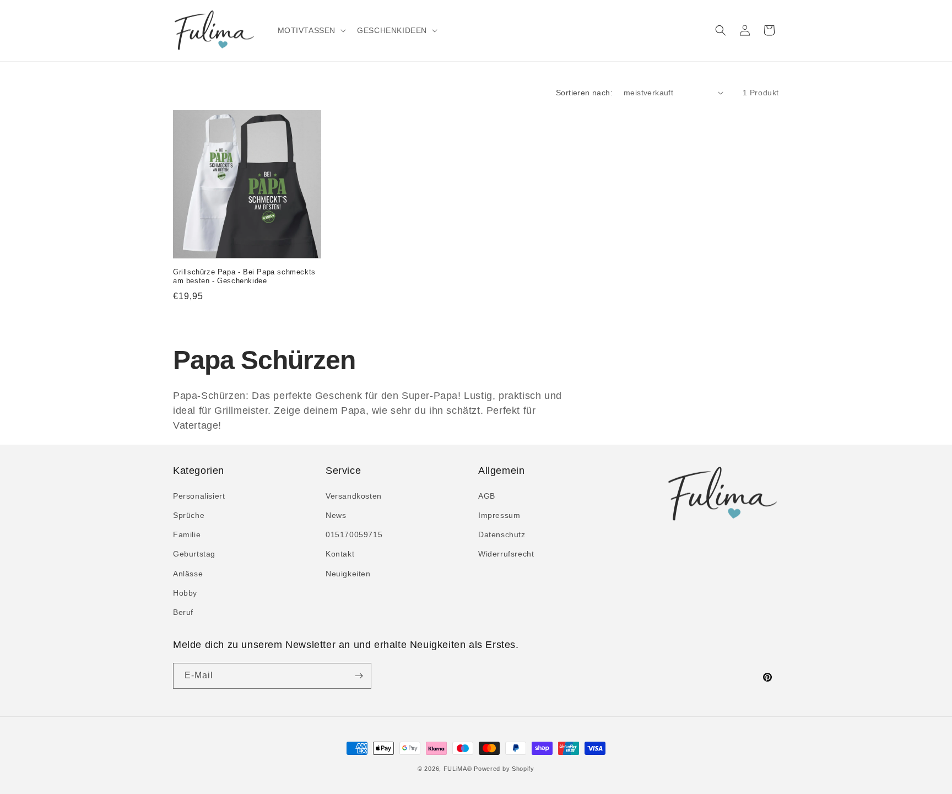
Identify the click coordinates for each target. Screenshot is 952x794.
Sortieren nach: (584, 92)
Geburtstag (194, 553)
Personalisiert (199, 495)
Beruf (183, 612)
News (336, 515)
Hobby (185, 592)
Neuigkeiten (348, 573)
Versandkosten (354, 495)
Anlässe (188, 573)
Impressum (499, 515)
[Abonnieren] (359, 676)
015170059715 (354, 534)
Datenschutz (502, 534)
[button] (311, 30)
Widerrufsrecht (506, 553)
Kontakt (340, 553)
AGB (486, 495)
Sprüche (188, 515)
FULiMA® (457, 768)
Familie (187, 534)
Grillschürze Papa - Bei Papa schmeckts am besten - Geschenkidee (244, 276)
